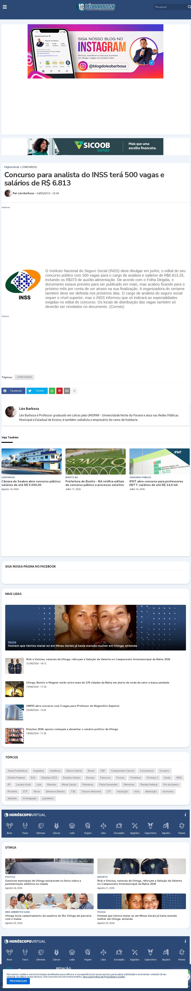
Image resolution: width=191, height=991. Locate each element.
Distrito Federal (16, 777)
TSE (73, 791)
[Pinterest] (59, 391)
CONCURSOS (29, 167)
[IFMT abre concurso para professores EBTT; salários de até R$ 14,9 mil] (159, 461)
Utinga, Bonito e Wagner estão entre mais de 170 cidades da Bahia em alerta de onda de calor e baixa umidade (97, 682)
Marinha (51, 784)
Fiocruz (120, 777)
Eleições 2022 (49, 777)
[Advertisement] (95, 106)
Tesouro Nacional (91, 791)
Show (37, 791)
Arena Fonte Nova (17, 771)
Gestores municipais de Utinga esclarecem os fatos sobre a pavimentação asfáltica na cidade (43, 882)
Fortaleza (135, 777)
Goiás (167, 777)
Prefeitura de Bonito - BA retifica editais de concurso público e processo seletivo (94, 483)
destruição (151, 791)
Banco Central (74, 771)
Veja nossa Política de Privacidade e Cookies (104, 977)
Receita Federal (148, 784)
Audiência (55, 771)
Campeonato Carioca (122, 771)
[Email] (67, 391)
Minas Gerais (69, 784)
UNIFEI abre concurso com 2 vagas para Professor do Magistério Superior (73, 706)
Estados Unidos (71, 777)
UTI (109, 791)
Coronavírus (147, 771)
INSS (179, 777)
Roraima (12, 791)
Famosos (105, 777)
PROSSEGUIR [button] (18, 981)
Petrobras (128, 784)
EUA (33, 777)
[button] (5, 7)
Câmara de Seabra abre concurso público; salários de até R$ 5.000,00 (31, 483)
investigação (30, 798)
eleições (12, 798)
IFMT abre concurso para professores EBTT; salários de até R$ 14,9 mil (156, 483)
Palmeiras (87, 784)
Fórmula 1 (152, 777)
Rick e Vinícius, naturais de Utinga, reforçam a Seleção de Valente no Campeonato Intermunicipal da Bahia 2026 (98, 659)
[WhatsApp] (52, 391)
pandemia (48, 798)
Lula (39, 784)
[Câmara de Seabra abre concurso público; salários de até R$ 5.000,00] (31, 461)
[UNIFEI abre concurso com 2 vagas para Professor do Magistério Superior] (14, 712)
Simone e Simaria (55, 791)
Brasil (91, 771)
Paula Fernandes (108, 784)
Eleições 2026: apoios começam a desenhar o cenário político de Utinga (72, 729)
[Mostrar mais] (74, 391)
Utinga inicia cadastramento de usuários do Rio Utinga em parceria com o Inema (48, 917)
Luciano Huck (23, 784)
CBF (102, 771)
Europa (90, 777)
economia (168, 791)
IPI (9, 784)
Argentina (38, 771)
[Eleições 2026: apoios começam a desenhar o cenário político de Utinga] (14, 736)
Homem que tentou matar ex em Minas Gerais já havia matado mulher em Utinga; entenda (72, 646)
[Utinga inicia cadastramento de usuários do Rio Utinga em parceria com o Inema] (49, 901)
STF (25, 791)
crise (136, 791)
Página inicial (11, 167)
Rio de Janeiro (171, 784)
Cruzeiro (164, 771)
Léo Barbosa (29, 408)
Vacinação (122, 791)
